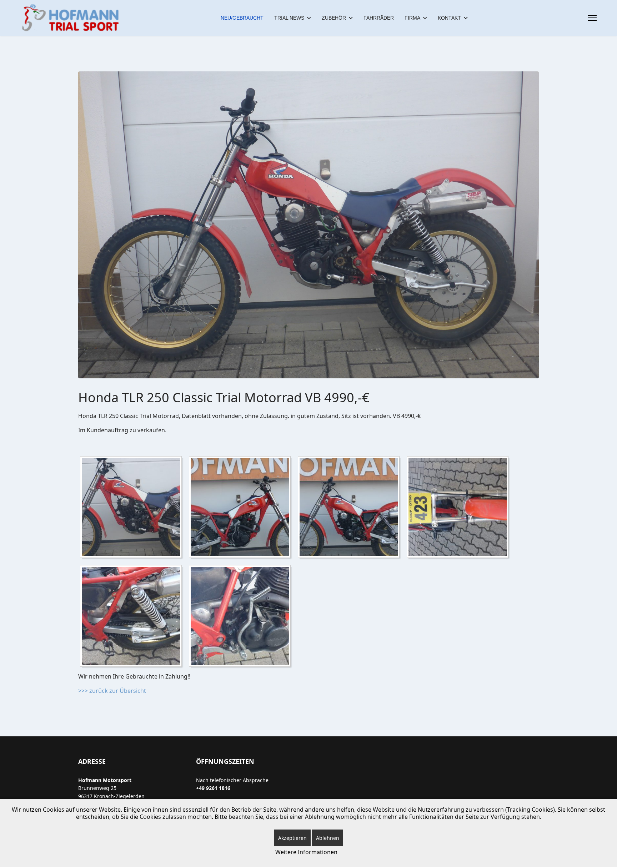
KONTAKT (449, 18)
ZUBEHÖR (334, 18)
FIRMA (412, 18)
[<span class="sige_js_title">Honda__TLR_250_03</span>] (459, 508)
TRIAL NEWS (289, 18)
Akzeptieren (292, 838)
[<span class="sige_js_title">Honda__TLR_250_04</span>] (133, 617)
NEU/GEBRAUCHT (242, 18)
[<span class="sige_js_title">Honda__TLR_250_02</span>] (350, 508)
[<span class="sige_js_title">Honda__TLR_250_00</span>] (133, 508)
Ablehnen (327, 838)
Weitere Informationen (306, 852)
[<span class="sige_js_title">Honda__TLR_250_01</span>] (241, 508)
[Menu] (592, 18)
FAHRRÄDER (378, 18)
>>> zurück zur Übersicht (112, 691)
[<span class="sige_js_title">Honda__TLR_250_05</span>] (241, 617)
